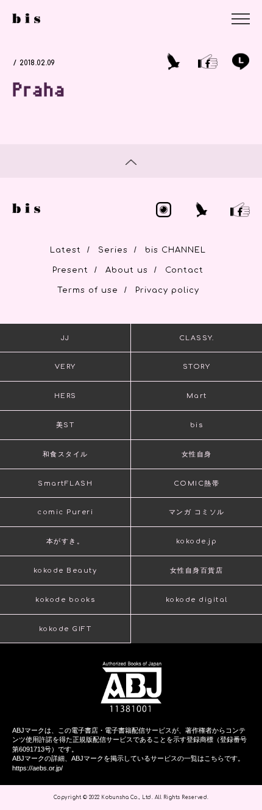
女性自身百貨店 (197, 570)
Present (70, 270)
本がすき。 (65, 541)
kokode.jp (197, 541)
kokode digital (197, 600)
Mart (196, 396)
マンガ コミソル (197, 512)
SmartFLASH (65, 483)
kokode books (65, 600)
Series (113, 250)
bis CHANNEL (175, 250)
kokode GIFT (65, 629)
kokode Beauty (65, 570)
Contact (184, 270)
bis (197, 425)
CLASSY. (196, 338)
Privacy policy (167, 290)
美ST (65, 425)
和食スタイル (65, 454)
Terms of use (87, 290)
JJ (65, 338)
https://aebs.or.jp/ (37, 768)
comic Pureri (65, 512)
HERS (65, 396)
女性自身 (197, 454)
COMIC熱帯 (197, 483)
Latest (65, 250)
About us (126, 270)
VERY (65, 367)
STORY (197, 367)
